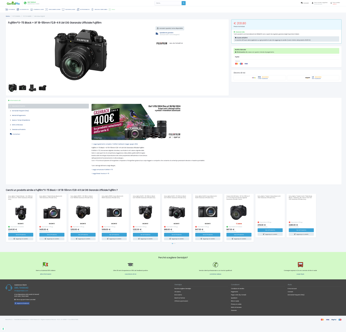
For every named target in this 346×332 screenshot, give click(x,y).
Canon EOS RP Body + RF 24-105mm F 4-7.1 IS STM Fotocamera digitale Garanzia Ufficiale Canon (238, 197)
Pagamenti (234, 292)
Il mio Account (292, 288)
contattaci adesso (215, 274)
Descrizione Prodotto (18, 106)
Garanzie (234, 310)
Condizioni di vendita (237, 288)
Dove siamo (178, 295)
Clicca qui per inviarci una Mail (25, 299)
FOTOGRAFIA (12, 9)
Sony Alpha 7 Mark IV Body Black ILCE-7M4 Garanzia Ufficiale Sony (269, 197)
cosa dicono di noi (130, 274)
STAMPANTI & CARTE (39, 9)
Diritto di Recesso (17, 125)
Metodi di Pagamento (19, 115)
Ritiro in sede (235, 301)
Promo (113, 9)
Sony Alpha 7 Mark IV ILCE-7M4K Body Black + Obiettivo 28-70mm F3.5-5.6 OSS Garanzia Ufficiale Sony (300, 197)
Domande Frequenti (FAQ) (20, 111)
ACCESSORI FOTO (24, 9)
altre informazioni (45, 274)
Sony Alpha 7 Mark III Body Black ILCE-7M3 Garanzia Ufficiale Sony (51, 197)
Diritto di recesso (236, 307)
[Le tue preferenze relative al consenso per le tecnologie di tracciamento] (3, 329)
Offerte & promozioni (181, 301)
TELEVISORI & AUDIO (70, 9)
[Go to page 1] (172, 243)
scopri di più (300, 274)
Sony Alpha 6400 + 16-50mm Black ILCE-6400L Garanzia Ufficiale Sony (175, 197)
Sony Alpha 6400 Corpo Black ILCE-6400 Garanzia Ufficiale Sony (206, 197)
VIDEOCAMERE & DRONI (54, 9)
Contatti (290, 292)
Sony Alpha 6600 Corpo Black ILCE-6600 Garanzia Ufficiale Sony (113, 197)
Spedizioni (234, 298)
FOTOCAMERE (27, 16)
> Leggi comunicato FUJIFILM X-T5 (102, 169)
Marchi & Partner (179, 298)
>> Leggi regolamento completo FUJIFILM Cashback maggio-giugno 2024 (115, 144)
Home (8, 16)
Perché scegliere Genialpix (182, 288)
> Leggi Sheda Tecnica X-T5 (100, 173)
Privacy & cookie (236, 304)
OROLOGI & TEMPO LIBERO (101, 9)
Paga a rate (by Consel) (238, 295)
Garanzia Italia (240, 32)
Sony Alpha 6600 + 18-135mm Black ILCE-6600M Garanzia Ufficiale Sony (82, 197)
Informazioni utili (15, 100)
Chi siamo (177, 292)
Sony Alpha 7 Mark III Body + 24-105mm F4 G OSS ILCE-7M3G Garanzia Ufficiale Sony (20, 197)
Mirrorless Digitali (39, 16)
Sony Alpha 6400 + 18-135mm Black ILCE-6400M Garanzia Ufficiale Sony (144, 197)
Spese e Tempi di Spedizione (21, 120)
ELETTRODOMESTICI (85, 9)
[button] (12, 87)
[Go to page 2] (173, 243)
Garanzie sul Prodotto (19, 129)
